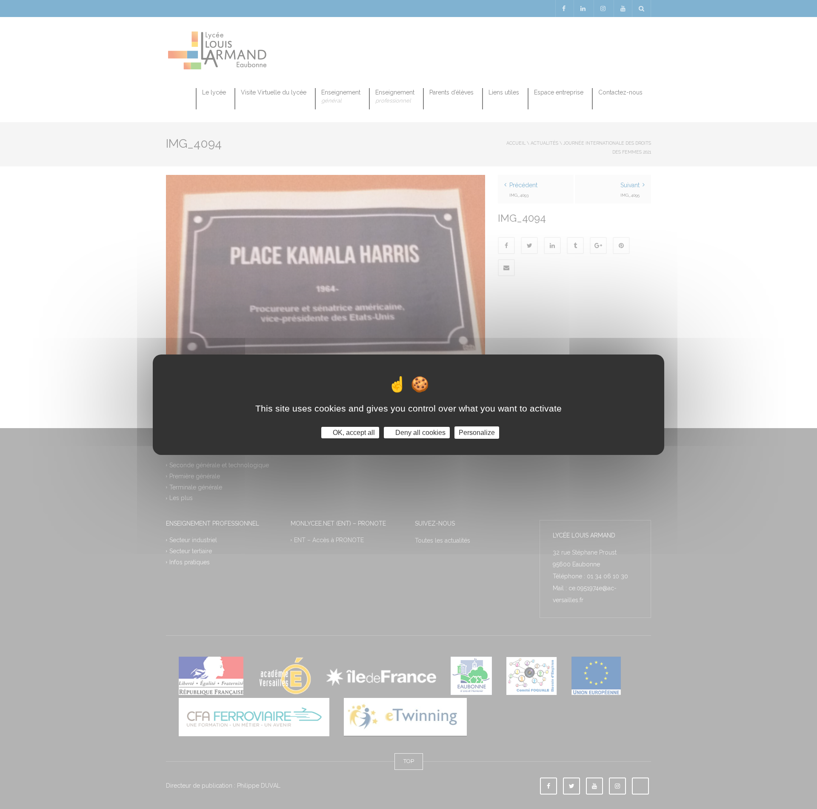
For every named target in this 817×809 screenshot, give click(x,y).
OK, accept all (353, 432)
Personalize (477, 432)
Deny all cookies (420, 432)
